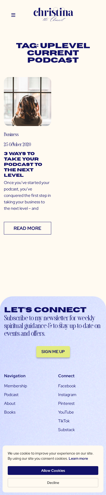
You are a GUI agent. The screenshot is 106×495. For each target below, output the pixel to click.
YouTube (66, 412)
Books (9, 412)
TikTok (64, 421)
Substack (66, 429)
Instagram (67, 394)
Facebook (67, 386)
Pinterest (66, 403)
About (9, 403)
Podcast (11, 394)
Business (11, 134)
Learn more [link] (78, 458)
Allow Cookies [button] (53, 470)
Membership (15, 386)
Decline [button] (53, 482)
